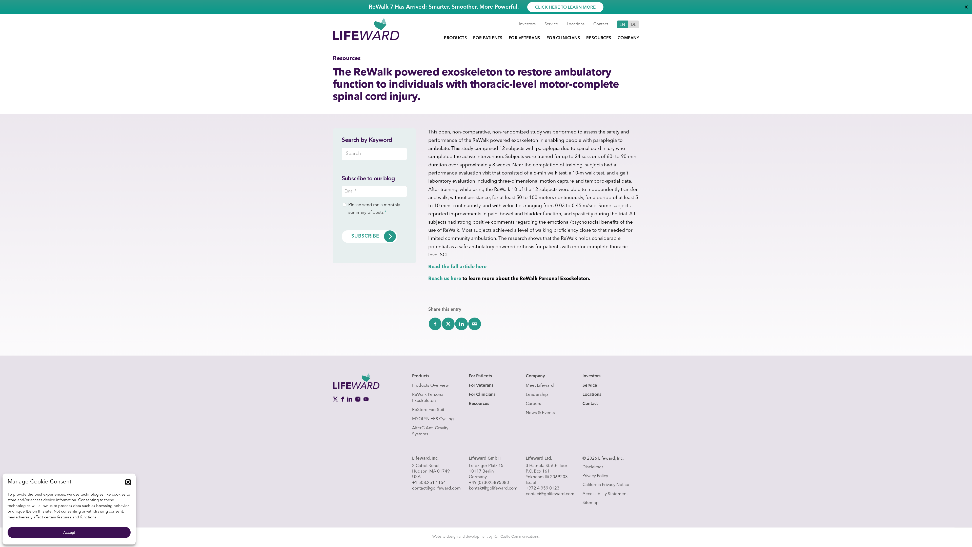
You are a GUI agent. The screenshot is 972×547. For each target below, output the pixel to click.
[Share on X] (448, 324)
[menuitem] (455, 38)
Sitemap (590, 503)
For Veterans (481, 385)
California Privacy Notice (605, 485)
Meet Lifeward (540, 385)
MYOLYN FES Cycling (433, 419)
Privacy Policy (595, 476)
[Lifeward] (366, 28)
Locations (575, 24)
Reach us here (444, 279)
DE (633, 25)
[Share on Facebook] (435, 324)
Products (420, 376)
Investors (527, 24)
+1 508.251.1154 (429, 483)
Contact (600, 24)
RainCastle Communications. (517, 536)
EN (622, 25)
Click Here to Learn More (565, 7)
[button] (128, 482)
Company (535, 376)
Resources (479, 404)
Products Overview (430, 385)
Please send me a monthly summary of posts (374, 209)
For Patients (480, 376)
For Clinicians (482, 395)
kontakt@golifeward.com (493, 488)
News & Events (540, 413)
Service (551, 24)
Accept (69, 532)
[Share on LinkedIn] (461, 324)
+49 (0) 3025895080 (489, 483)
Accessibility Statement (605, 494)
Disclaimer (592, 467)
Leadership (537, 395)
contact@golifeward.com (436, 488)
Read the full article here (457, 267)
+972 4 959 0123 (542, 488)
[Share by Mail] (474, 324)
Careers (533, 404)
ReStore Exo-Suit (428, 410)
